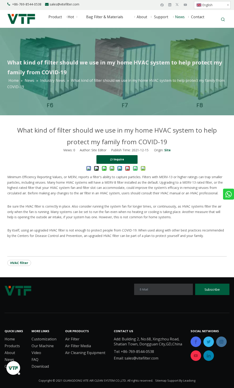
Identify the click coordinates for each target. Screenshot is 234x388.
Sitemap (161, 380)
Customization (44, 339)
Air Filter (72, 339)
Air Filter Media (78, 345)
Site (167, 150)
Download (40, 366)
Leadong (189, 380)
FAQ (35, 359)
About (10, 352)
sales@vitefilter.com (64, 4)
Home (10, 339)
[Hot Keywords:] (223, 19)
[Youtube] (185, 5)
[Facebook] (162, 5)
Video (36, 352)
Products (12, 345)
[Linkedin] (170, 5)
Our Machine (43, 345)
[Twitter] (178, 5)
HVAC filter (19, 263)
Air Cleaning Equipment (85, 352)
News (9, 359)
